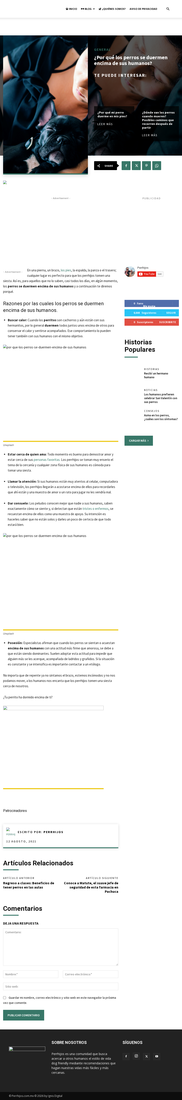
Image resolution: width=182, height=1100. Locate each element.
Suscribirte (167, 322)
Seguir (171, 312)
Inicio (72, 8)
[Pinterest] (146, 165)
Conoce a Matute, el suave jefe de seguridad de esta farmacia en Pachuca (91, 887)
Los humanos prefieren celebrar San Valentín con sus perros (160, 398)
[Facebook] (126, 165)
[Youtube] (156, 1056)
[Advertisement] (91, 27)
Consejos (151, 411)
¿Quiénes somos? (113, 8)
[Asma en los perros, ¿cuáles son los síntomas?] (133, 417)
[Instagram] (136, 1056)
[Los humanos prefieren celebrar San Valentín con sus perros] (133, 396)
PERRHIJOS (53, 832)
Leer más (105, 124)
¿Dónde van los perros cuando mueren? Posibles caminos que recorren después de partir (158, 119)
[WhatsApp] (156, 165)
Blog (88, 8)
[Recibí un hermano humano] (133, 376)
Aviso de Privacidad (143, 8)
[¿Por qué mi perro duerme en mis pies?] (114, 94)
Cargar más (137, 441)
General (102, 49)
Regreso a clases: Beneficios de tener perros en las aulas (28, 885)
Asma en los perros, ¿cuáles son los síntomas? (161, 417)
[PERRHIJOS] (12, 832)
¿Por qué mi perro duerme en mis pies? (112, 114)
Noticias (151, 390)
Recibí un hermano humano (156, 375)
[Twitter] (136, 165)
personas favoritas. (47, 459)
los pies (66, 270)
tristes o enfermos (96, 508)
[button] (167, 9)
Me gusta (149, 306)
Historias (151, 369)
